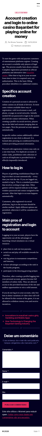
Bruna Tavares (17, 42)
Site (3, 392)
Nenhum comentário (22, 46)
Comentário (7, 350)
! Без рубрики (21, 12)
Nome (5, 371)
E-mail (5, 382)
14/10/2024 (32, 42)
